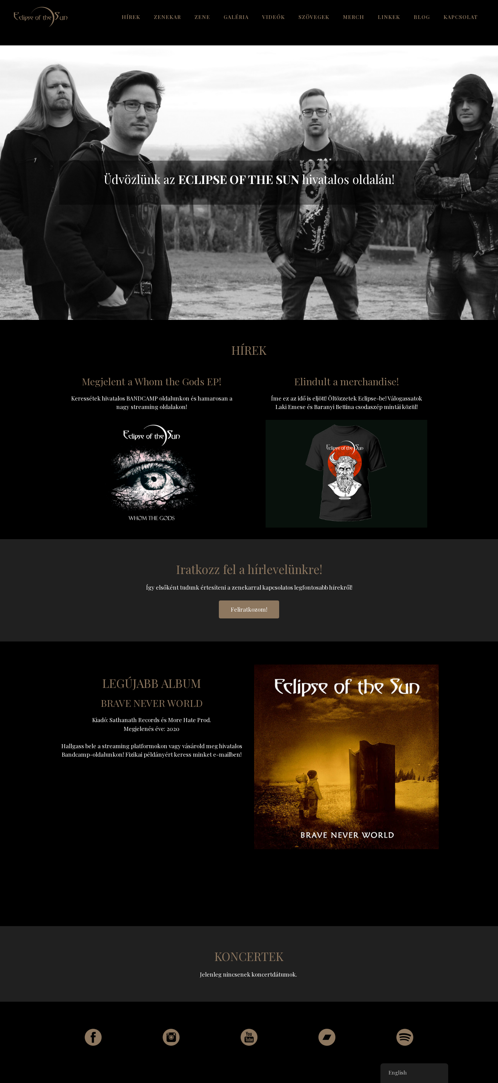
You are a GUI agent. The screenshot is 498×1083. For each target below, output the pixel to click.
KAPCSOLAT (460, 16)
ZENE (202, 16)
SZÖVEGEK (313, 16)
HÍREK (131, 16)
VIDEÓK (273, 16)
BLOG (422, 16)
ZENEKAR (167, 16)
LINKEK (389, 16)
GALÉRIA (236, 16)
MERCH (353, 16)
